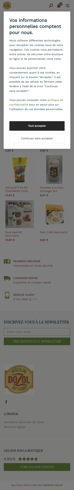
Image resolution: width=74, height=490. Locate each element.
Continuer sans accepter (37, 138)
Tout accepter (37, 125)
